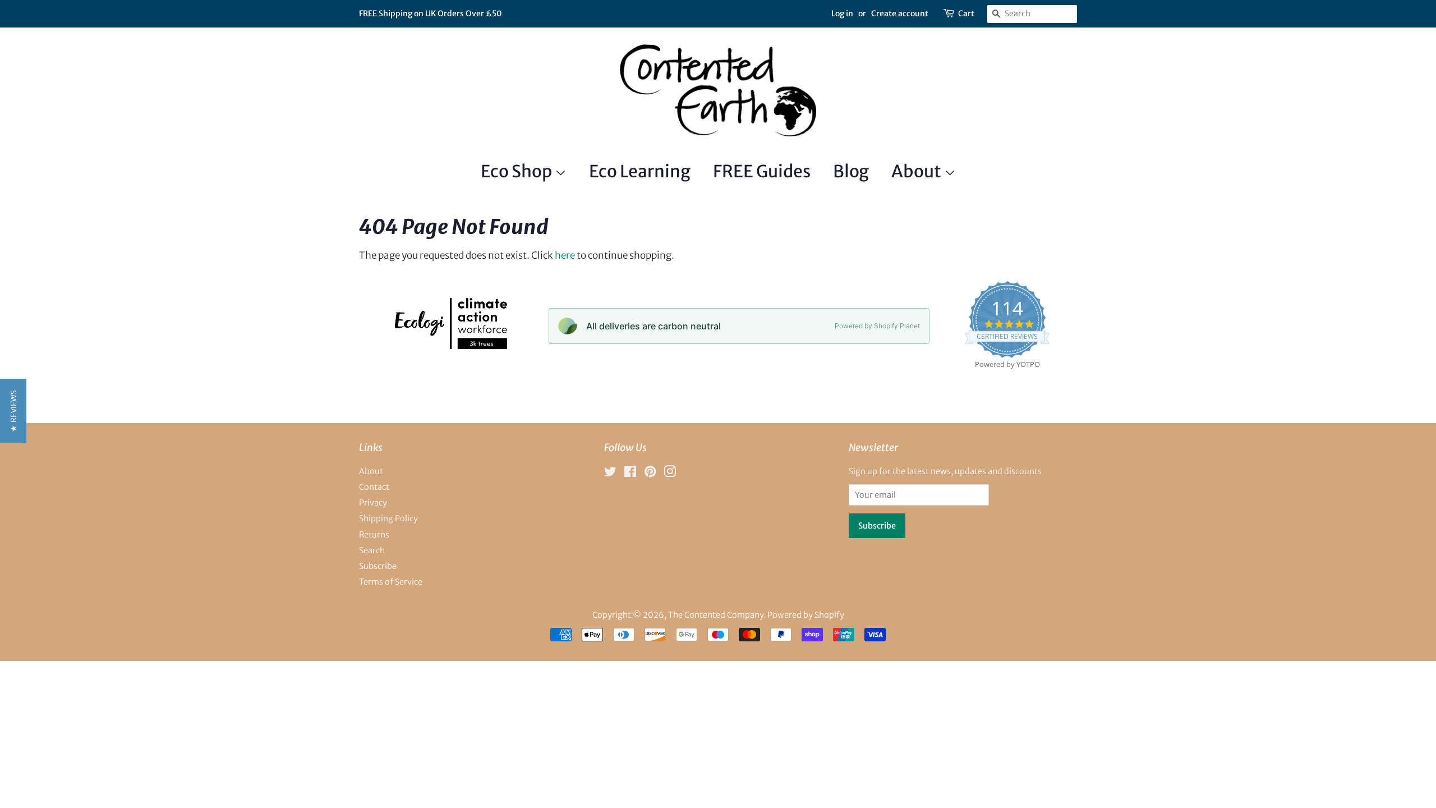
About (917, 171)
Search (372, 550)
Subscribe (378, 566)
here (565, 255)
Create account (899, 13)
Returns (374, 535)
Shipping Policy (388, 518)
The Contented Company (715, 615)
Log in (842, 13)
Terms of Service (390, 582)
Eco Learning (640, 171)
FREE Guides (762, 171)
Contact (374, 487)
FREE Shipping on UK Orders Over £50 (430, 13)
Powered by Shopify (805, 615)
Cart (966, 13)
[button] (13, 411)
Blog (851, 171)
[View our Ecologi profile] (450, 345)
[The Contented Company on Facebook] (630, 474)
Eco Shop (518, 171)
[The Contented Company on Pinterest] (650, 474)
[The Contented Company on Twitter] (610, 474)
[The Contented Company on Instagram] (670, 474)
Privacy (373, 503)
